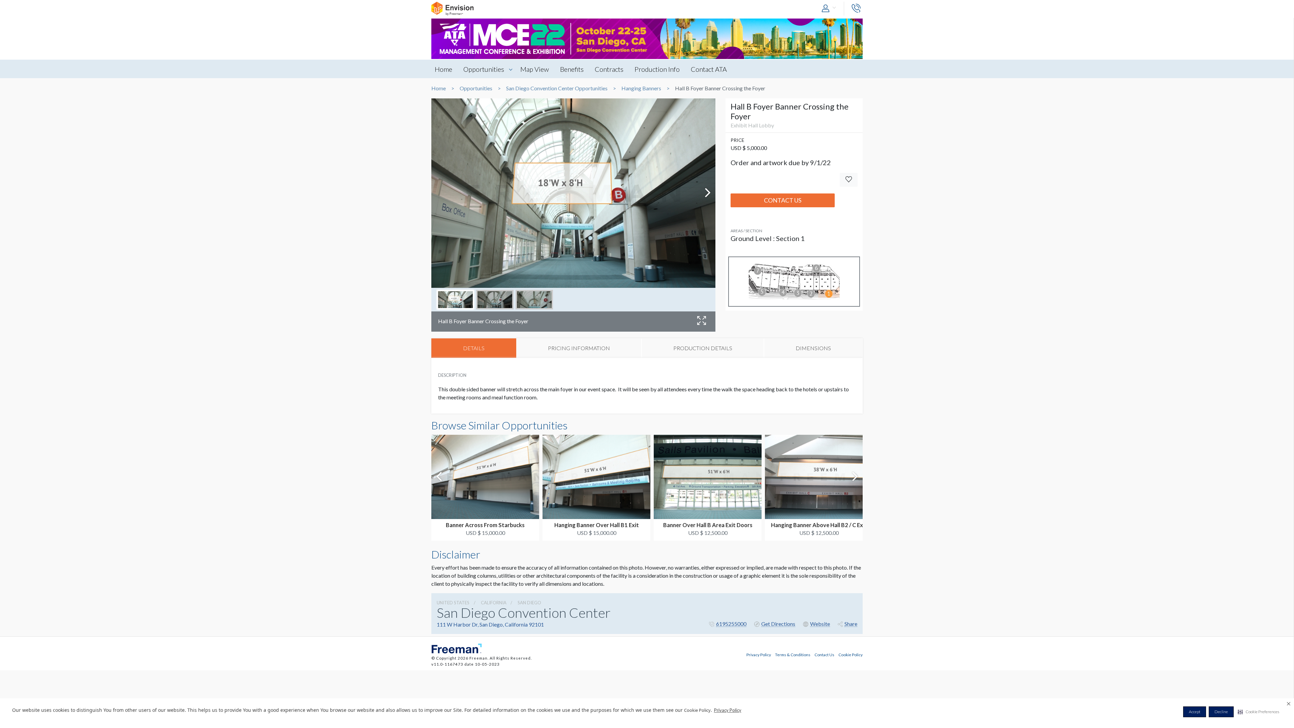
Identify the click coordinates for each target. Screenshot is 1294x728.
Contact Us (782, 200)
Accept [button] (1194, 711)
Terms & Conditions (792, 654)
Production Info (657, 69)
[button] (1258, 711)
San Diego (529, 602)
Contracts (609, 69)
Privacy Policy (727, 710)
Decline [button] (1221, 711)
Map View (534, 69)
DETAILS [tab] (474, 348)
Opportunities (483, 69)
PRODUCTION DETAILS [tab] (702, 348)
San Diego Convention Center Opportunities (557, 88)
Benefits (572, 69)
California (493, 602)
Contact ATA (709, 69)
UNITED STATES (453, 602)
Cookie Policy (850, 654)
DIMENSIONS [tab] (813, 348)
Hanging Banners (641, 88)
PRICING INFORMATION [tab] (579, 348)
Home (443, 69)
